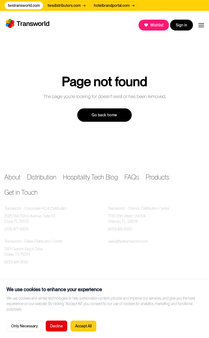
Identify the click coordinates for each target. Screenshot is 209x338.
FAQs (131, 177)
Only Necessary (24, 326)
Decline (56, 326)
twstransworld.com (24, 5)
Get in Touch (21, 192)
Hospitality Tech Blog (90, 177)
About (12, 177)
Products (157, 177)
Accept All (83, 326)
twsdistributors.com (67, 5)
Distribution (41, 177)
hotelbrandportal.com (114, 5)
